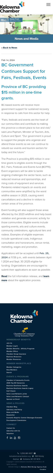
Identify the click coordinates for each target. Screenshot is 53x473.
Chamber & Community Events (18, 380)
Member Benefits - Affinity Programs (20, 349)
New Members (12, 370)
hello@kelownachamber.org (20, 456)
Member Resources (14, 359)
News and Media (13, 412)
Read (4, 276)
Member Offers (12, 351)
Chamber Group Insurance (16, 354)
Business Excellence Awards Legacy (20, 388)
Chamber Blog (12, 407)
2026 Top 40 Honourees (16, 383)
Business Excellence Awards (17, 386)
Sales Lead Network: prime (17, 394)
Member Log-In (12, 346)
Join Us (9, 343)
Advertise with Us (13, 431)
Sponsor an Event (13, 399)
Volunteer (10, 433)
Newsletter (11, 415)
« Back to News (9, 47)
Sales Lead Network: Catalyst (18, 396)
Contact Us (11, 428)
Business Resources (14, 357)
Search (9, 372)
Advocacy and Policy (14, 410)
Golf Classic (11, 391)
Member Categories (14, 367)
